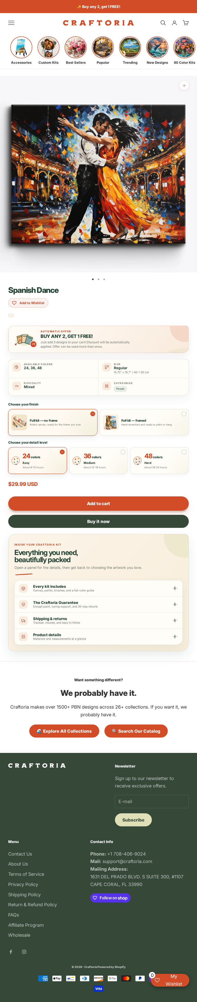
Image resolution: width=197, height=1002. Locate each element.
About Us (18, 864)
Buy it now (98, 521)
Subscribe (133, 820)
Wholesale (19, 935)
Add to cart (98, 503)
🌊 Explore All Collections (64, 731)
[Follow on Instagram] (24, 951)
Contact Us (20, 854)
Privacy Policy (23, 884)
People (120, 388)
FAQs (13, 915)
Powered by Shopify (111, 967)
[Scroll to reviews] (11, 315)
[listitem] (21, 50)
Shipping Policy (24, 894)
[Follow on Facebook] (10, 951)
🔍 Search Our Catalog (136, 731)
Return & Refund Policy (32, 904)
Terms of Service (26, 874)
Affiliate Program (26, 925)
